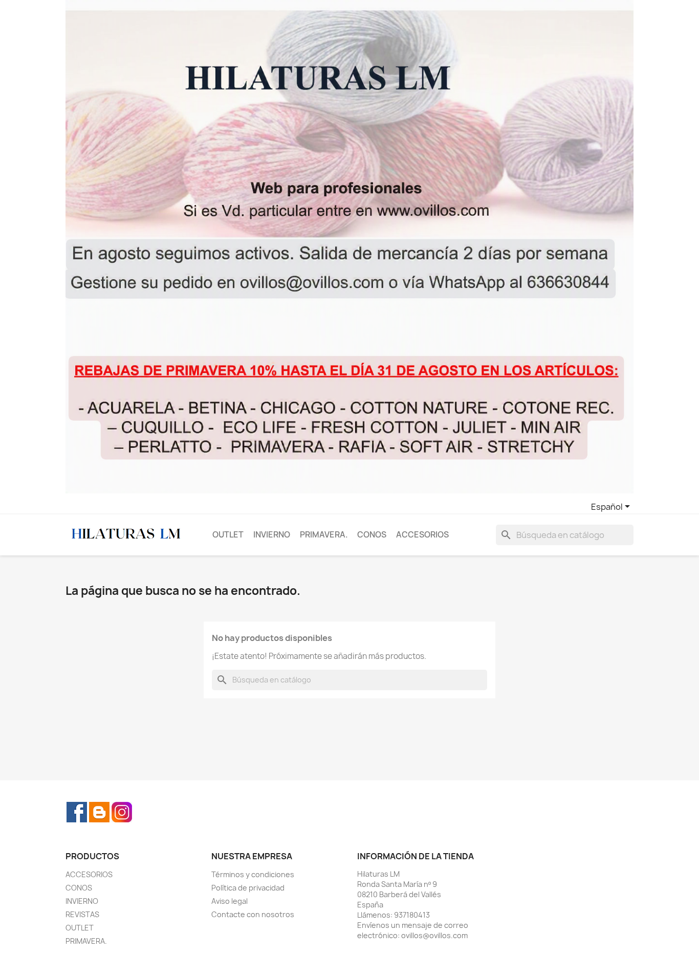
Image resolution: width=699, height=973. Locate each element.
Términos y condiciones (252, 874)
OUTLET (228, 534)
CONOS (371, 534)
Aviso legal (229, 901)
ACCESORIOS (422, 534)
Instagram (122, 812)
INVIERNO (271, 534)
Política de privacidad (248, 888)
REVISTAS (82, 914)
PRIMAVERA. (324, 534)
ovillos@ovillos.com (434, 935)
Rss (99, 812)
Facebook (77, 812)
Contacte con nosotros (252, 914)
